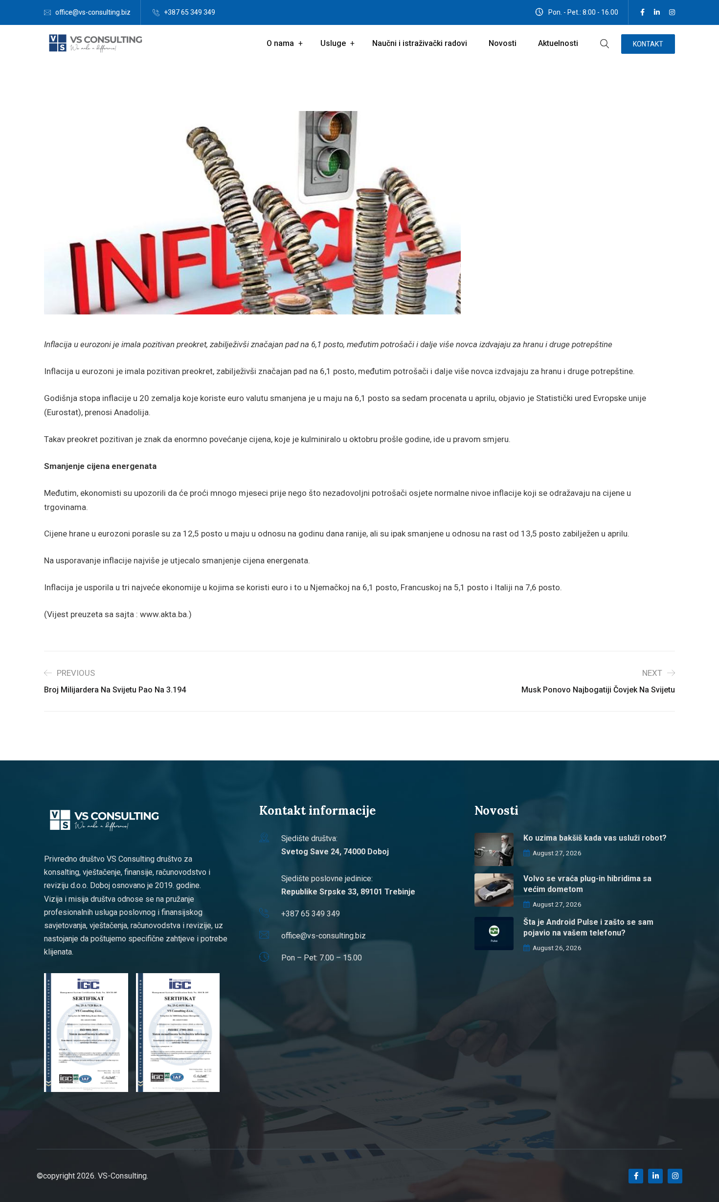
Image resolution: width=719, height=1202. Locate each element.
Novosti (503, 43)
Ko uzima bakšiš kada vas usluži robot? (595, 838)
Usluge (333, 43)
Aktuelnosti (558, 43)
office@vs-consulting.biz (93, 12)
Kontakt (648, 44)
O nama (280, 43)
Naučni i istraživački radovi (419, 43)
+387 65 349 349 (189, 12)
